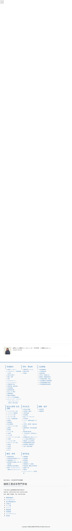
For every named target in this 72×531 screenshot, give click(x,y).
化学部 (9, 448)
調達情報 (8, 509)
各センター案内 (11, 391)
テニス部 (9, 435)
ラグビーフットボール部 (13, 437)
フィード (8, 507)
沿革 (8, 378)
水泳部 (9, 433)
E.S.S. (8, 450)
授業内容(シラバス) (28, 369)
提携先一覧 (26, 467)
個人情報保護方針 (11, 501)
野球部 (9, 429)
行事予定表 (26, 413)
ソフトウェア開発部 (12, 413)
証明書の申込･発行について (30, 437)
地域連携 (25, 456)
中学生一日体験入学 (44, 375)
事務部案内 (10, 393)
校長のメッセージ (11, 369)
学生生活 (26, 406)
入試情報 (42, 367)
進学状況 (41, 409)
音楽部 (9, 444)
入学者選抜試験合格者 (45, 384)
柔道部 (9, 428)
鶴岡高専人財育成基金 (13, 465)
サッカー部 (10, 431)
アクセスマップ (11, 380)
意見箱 (8, 515)
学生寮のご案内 (27, 411)
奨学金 (25, 426)
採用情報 (8, 511)
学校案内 (10, 367)
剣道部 (9, 420)
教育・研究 (11, 454)
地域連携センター (11, 460)
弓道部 (9, 439)
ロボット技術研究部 (12, 418)
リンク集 (8, 505)
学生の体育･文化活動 (13, 407)
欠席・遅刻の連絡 (27, 446)
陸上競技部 (10, 424)
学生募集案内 (42, 369)
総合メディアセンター (29, 416)
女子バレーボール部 (12, 442)
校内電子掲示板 (27, 431)
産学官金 (26, 454)
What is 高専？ (11, 375)
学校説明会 (42, 373)
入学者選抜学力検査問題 (45, 380)
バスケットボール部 (12, 426)
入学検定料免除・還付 (45, 378)
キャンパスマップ (11, 382)
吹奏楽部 (9, 422)
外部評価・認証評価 (12, 386)
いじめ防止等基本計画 (29, 439)
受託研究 (25, 460)
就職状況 (41, 411)
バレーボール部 (11, 416)
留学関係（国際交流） (29, 444)
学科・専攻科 (28, 367)
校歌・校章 (10, 377)
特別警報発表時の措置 (29, 442)
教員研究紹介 (10, 456)
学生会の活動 (26, 409)
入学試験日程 (42, 371)
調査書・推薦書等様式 (45, 377)
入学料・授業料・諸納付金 (30, 424)
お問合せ (8, 503)
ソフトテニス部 (11, 415)
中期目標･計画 (11, 384)
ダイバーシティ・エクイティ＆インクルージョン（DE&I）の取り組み (14, 401)
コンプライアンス (11, 513)
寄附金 (25, 469)
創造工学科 (26, 371)
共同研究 (25, 462)
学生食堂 (25, 418)
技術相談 (25, 458)
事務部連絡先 (9, 497)
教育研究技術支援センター (14, 458)
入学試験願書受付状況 (45, 382)
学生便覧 (25, 415)
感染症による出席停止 (29, 441)
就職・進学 (43, 406)
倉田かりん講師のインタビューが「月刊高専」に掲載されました (32, 348)
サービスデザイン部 (12, 411)
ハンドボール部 (11, 441)
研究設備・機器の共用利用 (30, 465)
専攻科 (25, 373)
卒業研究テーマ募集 (28, 464)
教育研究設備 (10, 390)
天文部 (9, 446)
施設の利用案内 (11, 395)
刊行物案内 (10, 388)
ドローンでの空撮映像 (13, 397)
